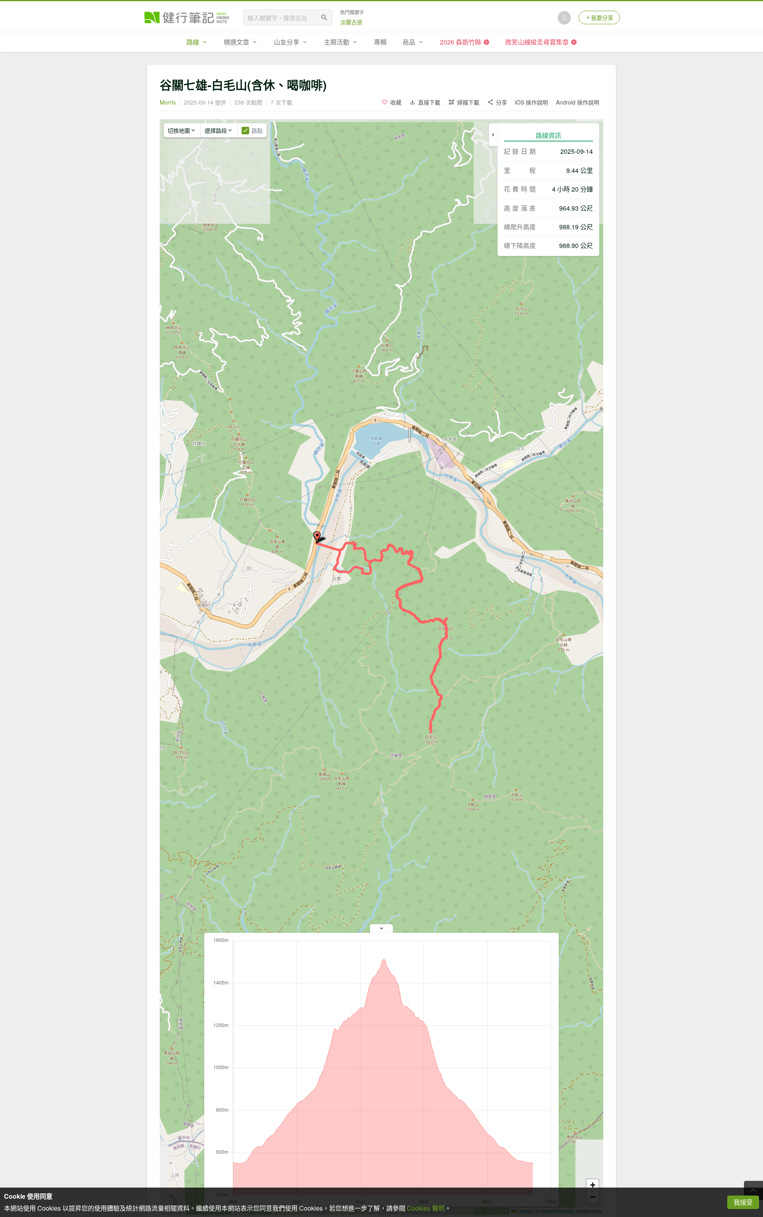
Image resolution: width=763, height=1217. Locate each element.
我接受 (743, 1202)
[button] (317, 537)
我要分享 (602, 17)
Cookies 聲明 (426, 1208)
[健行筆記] (186, 17)
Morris (168, 102)
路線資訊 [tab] (548, 135)
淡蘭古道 (351, 22)
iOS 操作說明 (531, 102)
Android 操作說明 (577, 102)
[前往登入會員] (564, 17)
